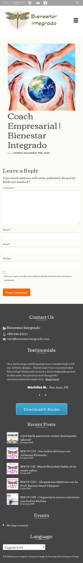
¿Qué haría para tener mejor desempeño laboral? (48, 437)
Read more (52, 378)
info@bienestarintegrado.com (28, 338)
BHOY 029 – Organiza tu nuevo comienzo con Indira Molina (50, 498)
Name (7, 229)
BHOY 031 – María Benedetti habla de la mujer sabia (48, 468)
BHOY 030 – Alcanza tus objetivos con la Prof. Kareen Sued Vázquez (49, 483)
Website (7, 258)
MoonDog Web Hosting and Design (63, 556)
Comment (9, 188)
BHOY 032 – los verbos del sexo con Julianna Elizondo (45, 452)
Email (7, 244)
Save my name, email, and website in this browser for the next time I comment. (38, 278)
